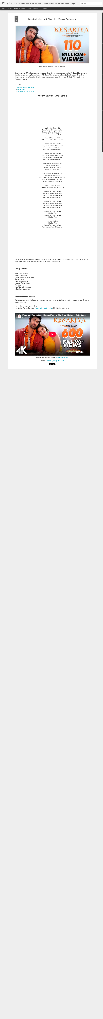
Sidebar (29, 8)
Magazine (16, 8)
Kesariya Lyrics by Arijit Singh (55, 361)
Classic (3, 8)
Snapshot (36, 8)
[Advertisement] (52, 113)
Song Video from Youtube (25, 91)
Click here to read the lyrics (43, 308)
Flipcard (9, 8)
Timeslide (44, 8)
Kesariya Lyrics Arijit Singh (25, 88)
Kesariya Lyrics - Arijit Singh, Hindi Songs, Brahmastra (52, 19)
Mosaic (23, 8)
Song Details (21, 90)
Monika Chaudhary (62, 358)
